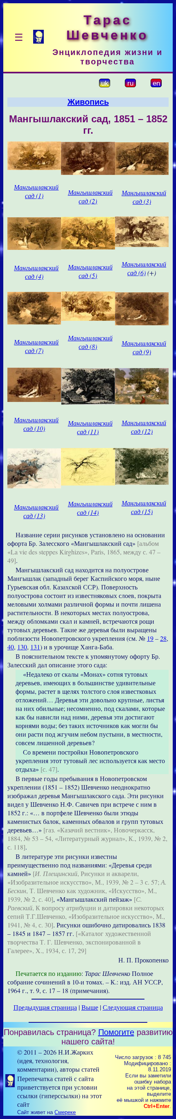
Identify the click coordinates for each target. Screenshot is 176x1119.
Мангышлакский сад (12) (144, 426)
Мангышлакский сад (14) (90, 507)
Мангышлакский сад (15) (144, 507)
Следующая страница (133, 1007)
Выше (89, 1007)
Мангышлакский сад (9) (144, 347)
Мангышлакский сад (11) (90, 427)
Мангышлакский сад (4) (36, 271)
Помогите (116, 1032)
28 (163, 638)
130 (22, 646)
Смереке (65, 1112)
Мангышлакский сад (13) (36, 511)
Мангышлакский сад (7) (36, 346)
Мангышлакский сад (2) (90, 196)
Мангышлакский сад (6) (144, 268)
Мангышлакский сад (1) (36, 191)
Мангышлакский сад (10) (36, 424)
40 (10, 646)
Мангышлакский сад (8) (90, 342)
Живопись (88, 101)
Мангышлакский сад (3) (144, 196)
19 (150, 638)
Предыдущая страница (45, 1007)
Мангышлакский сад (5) (90, 271)
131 (35, 646)
